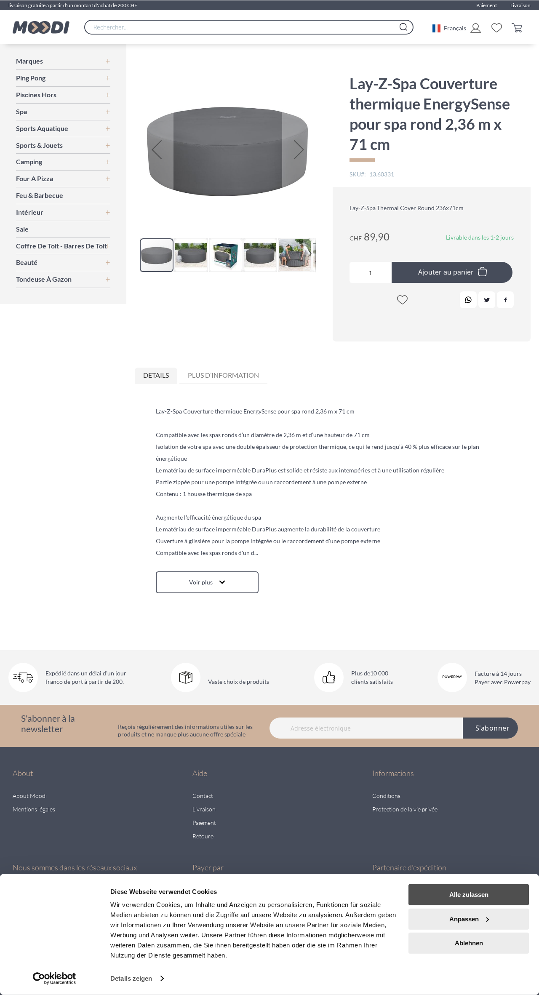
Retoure (202, 836)
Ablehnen (469, 943)
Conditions (386, 795)
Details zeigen (131, 978)
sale (22, 229)
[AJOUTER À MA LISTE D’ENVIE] (402, 301)
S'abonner (492, 728)
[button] (449, 27)
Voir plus (201, 582)
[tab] (156, 376)
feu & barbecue (39, 195)
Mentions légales (34, 809)
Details (156, 375)
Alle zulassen (468, 894)
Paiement (486, 5)
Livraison (520, 5)
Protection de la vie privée (405, 809)
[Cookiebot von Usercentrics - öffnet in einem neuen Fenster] (54, 978)
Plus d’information (223, 375)
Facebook (505, 299)
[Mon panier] (519, 27)
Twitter (486, 299)
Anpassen (464, 918)
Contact (202, 795)
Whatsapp (468, 299)
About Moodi (30, 795)
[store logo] (41, 27)
